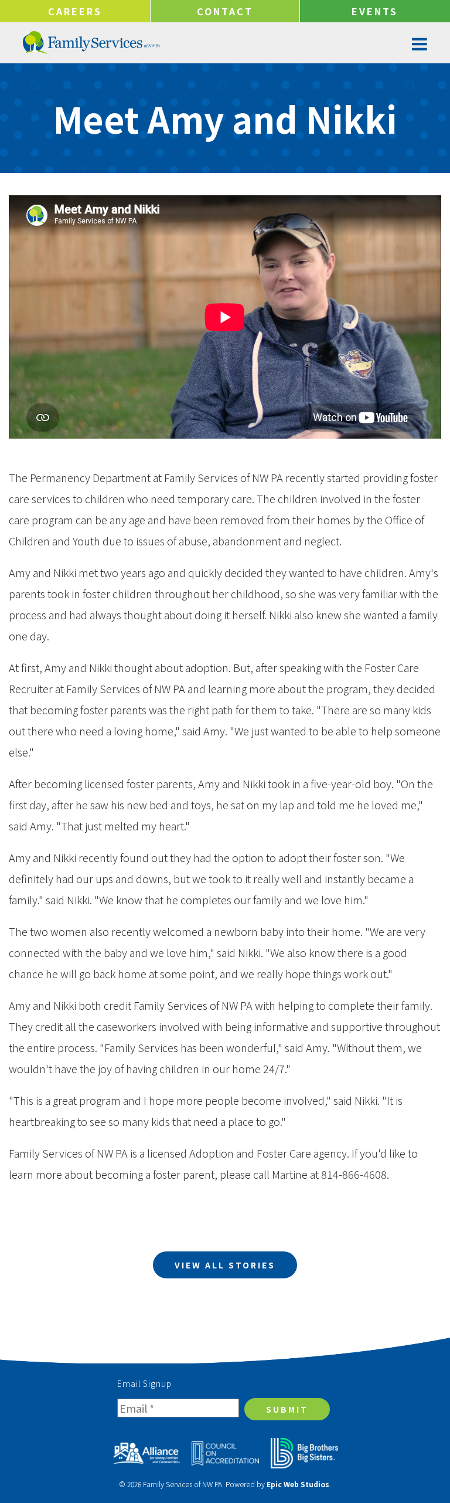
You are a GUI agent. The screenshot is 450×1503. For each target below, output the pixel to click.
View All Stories (225, 1265)
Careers (75, 11)
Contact (225, 11)
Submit (287, 1409)
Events (375, 11)
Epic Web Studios (298, 1484)
